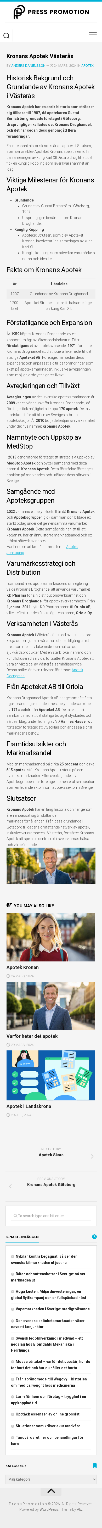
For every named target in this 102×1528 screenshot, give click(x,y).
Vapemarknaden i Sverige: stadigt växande (53, 1309)
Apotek (87, 66)
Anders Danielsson (28, 66)
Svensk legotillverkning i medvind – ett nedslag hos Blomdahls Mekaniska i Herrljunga (47, 1344)
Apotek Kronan (23, 967)
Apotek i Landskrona (29, 1106)
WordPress (48, 1509)
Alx (79, 1509)
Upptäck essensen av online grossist (48, 1414)
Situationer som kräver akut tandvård (48, 1426)
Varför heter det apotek (32, 1036)
